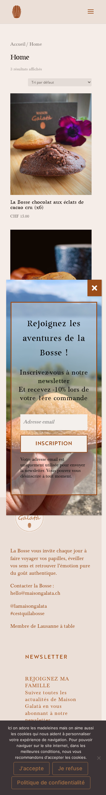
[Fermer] (94, 288)
